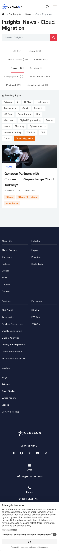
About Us (7, 240)
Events (49, 120)
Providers (36, 257)
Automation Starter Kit (14, 358)
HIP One (8, 114)
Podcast (13, 85)
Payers (34, 250)
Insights (6, 368)
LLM (38, 114)
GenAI (25, 108)
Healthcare (42, 102)
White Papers (40, 76)
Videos (41, 59)
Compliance (24, 114)
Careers (6, 284)
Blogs (35, 51)
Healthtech (37, 264)
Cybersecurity (37, 126)
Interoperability (12, 132)
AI (18, 102)
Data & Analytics (10, 337)
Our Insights (15, 14)
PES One (35, 317)
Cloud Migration (25, 138)
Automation (10, 108)
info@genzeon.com (29, 476)
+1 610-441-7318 (29, 499)
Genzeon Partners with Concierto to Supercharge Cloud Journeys (29, 179)
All (17, 51)
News (28, 14)
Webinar (31, 132)
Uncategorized (37, 85)
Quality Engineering (12, 330)
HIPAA (27, 102)
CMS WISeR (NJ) (10, 411)
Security (39, 108)
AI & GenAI (7, 310)
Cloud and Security (12, 351)
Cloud (7, 138)
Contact (6, 291)
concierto (12, 203)
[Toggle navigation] (54, 6)
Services (6, 301)
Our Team (7, 257)
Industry (35, 240)
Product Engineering (12, 324)
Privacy (8, 102)
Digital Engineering (30, 120)
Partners (6, 264)
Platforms (36, 301)
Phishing (19, 126)
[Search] (53, 37)
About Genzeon (10, 250)
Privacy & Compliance (13, 344)
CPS (43, 132)
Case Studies (17, 59)
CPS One (36, 324)
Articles (36, 68)
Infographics (13, 76)
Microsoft (9, 120)
